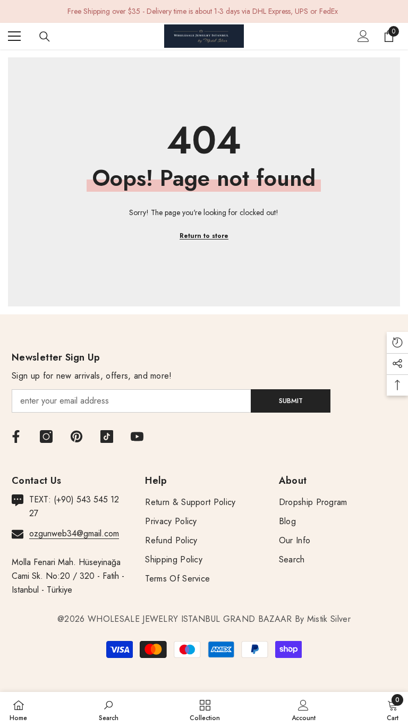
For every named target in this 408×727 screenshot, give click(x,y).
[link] (109, 709)
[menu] (14, 36)
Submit (291, 401)
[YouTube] (137, 436)
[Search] (44, 36)
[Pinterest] (76, 436)
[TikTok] (107, 436)
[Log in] (363, 36)
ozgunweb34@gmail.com (74, 533)
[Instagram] (46, 436)
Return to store (204, 236)
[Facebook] (16, 436)
